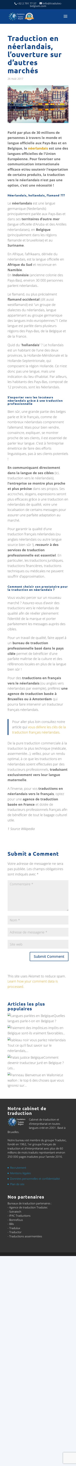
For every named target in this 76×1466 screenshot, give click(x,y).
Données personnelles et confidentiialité (35, 1178)
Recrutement (18, 1167)
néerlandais (38, 148)
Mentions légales (20, 1173)
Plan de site (17, 1184)
